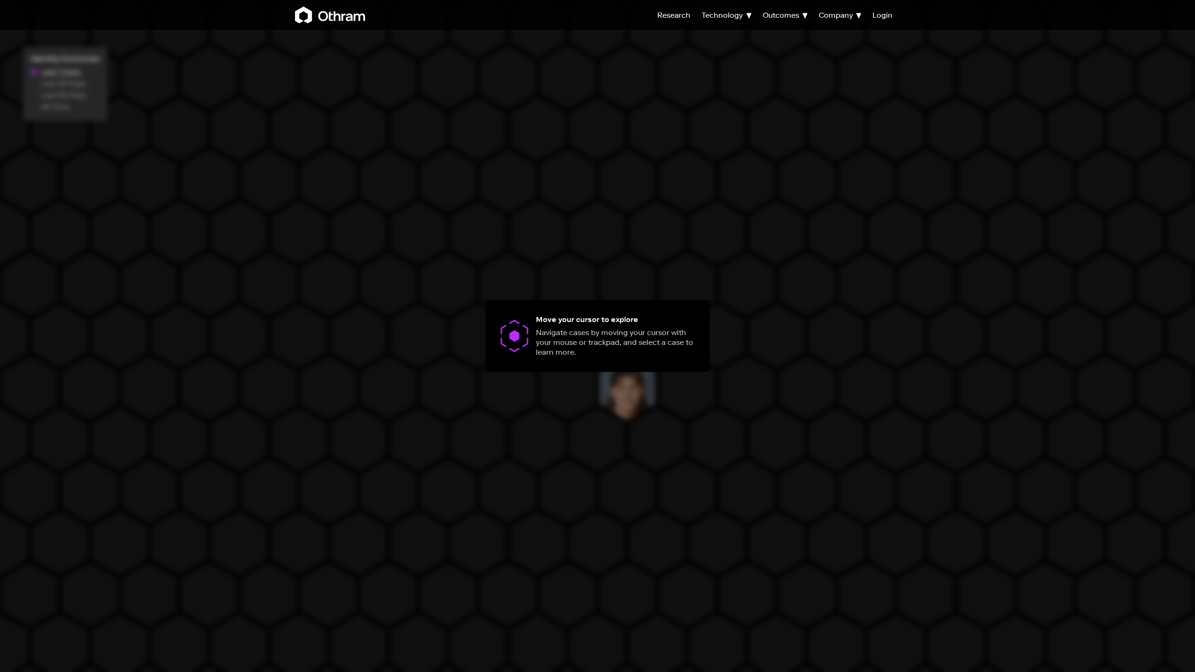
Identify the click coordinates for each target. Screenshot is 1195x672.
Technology (723, 15)
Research (673, 15)
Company (837, 15)
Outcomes (782, 15)
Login (882, 15)
